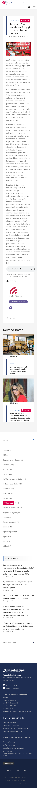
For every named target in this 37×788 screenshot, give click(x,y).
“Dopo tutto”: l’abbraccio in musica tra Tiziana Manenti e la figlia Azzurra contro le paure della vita (18, 626)
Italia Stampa (16, 296)
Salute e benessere (11, 508)
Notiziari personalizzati (12, 731)
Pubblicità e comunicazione (16, 738)
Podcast (26, 21)
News (17, 21)
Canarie (6, 450)
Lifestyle (6, 489)
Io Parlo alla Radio (10, 484)
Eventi (12, 21)
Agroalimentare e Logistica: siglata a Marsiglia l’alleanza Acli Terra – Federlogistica (18, 585)
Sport (5, 536)
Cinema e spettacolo (11, 460)
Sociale (6, 527)
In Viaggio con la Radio (12, 479)
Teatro (5, 541)
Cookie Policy (7, 770)
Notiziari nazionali (10, 722)
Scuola (6, 517)
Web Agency (22, 783)
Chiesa (5, 455)
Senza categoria (9, 522)
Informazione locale (11, 725)
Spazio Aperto (9, 532)
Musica (6, 493)
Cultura (6, 465)
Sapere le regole (10, 513)
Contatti (27, 770)
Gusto (5, 474)
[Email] (10, 307)
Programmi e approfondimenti (15, 728)
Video (5, 546)
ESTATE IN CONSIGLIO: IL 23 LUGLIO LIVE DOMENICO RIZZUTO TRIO (18, 597)
